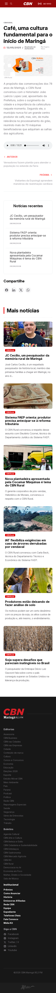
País (6, 786)
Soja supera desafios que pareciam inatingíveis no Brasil (27, 661)
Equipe (7, 908)
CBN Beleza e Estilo (13, 841)
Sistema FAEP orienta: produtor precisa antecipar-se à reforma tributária (28, 235)
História (8, 897)
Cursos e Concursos (14, 760)
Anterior (12, 157)
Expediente (10, 912)
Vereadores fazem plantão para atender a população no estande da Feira (27, 164)
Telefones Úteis (12, 915)
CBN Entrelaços (11, 849)
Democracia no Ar (12, 867)
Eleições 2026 (11, 771)
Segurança (9, 812)
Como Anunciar (12, 893)
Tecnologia (9, 819)
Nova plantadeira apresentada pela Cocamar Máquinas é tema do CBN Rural (26, 257)
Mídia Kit (8, 923)
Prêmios (8, 889)
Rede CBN (9, 801)
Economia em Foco (13, 871)
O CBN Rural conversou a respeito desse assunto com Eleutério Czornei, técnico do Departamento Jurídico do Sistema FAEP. (28, 433)
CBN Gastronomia (12, 852)
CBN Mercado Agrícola (15, 856)
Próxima (44, 175)
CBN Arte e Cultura (13, 838)
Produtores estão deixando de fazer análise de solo (27, 603)
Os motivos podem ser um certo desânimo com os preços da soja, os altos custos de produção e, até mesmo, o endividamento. (27, 614)
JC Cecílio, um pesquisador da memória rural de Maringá (27, 217)
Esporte (7, 775)
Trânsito (7, 823)
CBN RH (7, 860)
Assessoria (9, 734)
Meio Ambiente (11, 782)
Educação (8, 767)
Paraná (7, 789)
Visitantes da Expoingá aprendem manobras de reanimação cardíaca (32, 182)
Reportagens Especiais (15, 804)
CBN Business (10, 738)
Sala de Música (11, 878)
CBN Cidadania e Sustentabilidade (20, 845)
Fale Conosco (11, 919)
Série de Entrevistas (13, 815)
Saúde (7, 808)
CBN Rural (10, 350)
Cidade (7, 749)
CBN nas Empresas (13, 745)
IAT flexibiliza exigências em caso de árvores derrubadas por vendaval (26, 544)
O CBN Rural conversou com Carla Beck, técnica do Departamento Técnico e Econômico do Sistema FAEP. (27, 556)
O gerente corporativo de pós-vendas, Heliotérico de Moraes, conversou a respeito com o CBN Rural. (25, 495)
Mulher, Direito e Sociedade (17, 875)
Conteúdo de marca (13, 752)
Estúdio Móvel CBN (13, 778)
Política (7, 797)
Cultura (7, 756)
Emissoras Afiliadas (14, 900)
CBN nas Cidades (12, 741)
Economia (8, 764)
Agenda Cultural (11, 834)
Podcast (8, 793)
